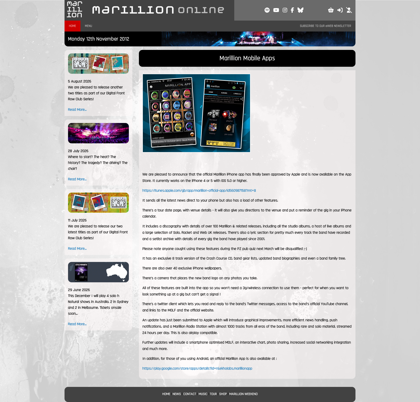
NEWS (177, 394)
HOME (72, 26)
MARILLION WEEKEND (243, 394)
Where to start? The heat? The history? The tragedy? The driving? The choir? (98, 162)
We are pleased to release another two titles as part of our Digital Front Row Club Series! (96, 93)
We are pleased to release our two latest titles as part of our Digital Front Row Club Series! (98, 232)
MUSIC (203, 394)
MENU (88, 26)
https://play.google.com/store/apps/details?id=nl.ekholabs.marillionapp (197, 368)
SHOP (223, 394)
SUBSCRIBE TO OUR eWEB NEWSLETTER (325, 26)
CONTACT (189, 394)
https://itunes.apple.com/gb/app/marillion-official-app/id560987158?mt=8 (199, 190)
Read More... (77, 109)
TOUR (213, 394)
